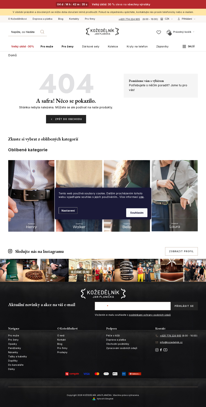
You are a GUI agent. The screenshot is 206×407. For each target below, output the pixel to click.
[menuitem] (22, 46)
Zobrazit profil (181, 251)
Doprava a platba (42, 18)
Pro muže (13, 335)
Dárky (11, 369)
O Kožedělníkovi (17, 18)
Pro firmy (90, 18)
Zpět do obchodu (68, 119)
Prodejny (62, 352)
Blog (60, 18)
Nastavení (68, 210)
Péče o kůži (113, 335)
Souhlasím (136, 212)
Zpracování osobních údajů (121, 348)
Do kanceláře (15, 364)
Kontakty (74, 18)
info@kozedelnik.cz (171, 342)
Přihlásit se (184, 306)
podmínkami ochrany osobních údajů (150, 314)
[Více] (188, 46)
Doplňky (13, 360)
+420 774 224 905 (129, 19)
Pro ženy (13, 339)
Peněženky (14, 348)
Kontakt (61, 339)
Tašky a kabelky (17, 356)
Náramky (13, 352)
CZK (167, 18)
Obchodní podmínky (117, 343)
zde (141, 197)
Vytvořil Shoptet (105, 398)
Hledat (42, 32)
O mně (61, 335)
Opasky (12, 343)
